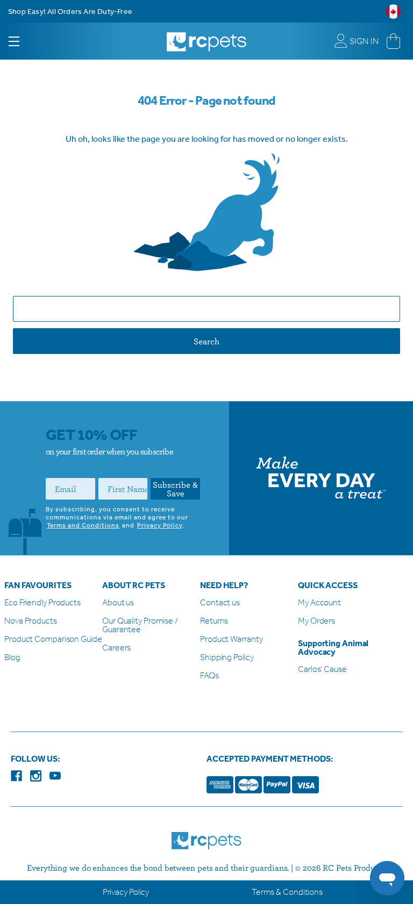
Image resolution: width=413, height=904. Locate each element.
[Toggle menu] (23, 41)
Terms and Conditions (83, 525)
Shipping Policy (227, 657)
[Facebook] (16, 776)
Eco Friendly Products (42, 603)
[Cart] (393, 41)
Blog (12, 657)
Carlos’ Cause (322, 669)
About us (118, 603)
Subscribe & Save (175, 488)
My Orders (316, 621)
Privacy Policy (159, 525)
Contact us (220, 603)
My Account (319, 603)
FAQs (209, 676)
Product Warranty (231, 639)
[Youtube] (55, 776)
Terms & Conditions (287, 892)
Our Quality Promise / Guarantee (140, 625)
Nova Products (30, 621)
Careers (116, 648)
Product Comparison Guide (53, 639)
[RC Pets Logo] (206, 38)
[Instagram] (35, 776)
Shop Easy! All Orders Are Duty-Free (70, 11)
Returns (214, 621)
